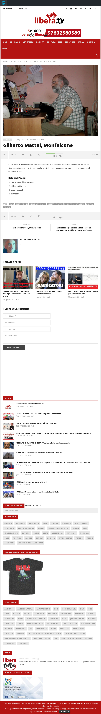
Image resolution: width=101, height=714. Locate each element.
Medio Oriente (88, 624)
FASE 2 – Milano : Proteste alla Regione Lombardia (38, 413)
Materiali (71, 533)
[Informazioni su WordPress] (3, 3)
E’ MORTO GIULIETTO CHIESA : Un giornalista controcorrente (43, 443)
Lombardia (57, 533)
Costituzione (22, 204)
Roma (53, 629)
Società (40, 42)
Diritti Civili (81, 523)
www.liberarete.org (29, 658)
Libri (45, 533)
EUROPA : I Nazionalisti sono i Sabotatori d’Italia (49, 292)
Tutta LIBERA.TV (33, 505)
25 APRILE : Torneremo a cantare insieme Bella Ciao (39, 453)
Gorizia (67, 204)
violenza (23, 643)
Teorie (90, 538)
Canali (81, 42)
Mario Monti (53, 624)
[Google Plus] (85, 8)
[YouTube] (71, 8)
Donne (27, 614)
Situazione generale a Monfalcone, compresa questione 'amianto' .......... (74, 227)
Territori (70, 42)
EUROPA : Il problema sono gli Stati (31, 482)
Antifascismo (43, 609)
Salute (28, 538)
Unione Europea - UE (75, 633)
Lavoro (26, 533)
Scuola (39, 538)
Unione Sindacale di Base (30, 543)
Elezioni (79, 614)
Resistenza (41, 629)
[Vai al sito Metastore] (23, 576)
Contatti (22, 8)
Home (4, 42)
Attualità (28, 42)
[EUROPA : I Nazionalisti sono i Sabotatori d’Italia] (50, 277)
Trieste (7, 207)
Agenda (91, 42)
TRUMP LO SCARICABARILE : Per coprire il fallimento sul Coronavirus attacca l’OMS (53, 462)
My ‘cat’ (15, 193)
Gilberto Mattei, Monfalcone (26, 226)
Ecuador (52, 614)
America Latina (25, 609)
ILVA (64, 619)
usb (55, 638)
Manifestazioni (35, 624)
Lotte (20, 624)
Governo (53, 619)
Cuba (6, 614)
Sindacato (78, 629)
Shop (4, 49)
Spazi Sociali (65, 538)
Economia (9, 528)
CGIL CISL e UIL (69, 609)
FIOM (20, 619)
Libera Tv (9, 624)
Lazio (36, 533)
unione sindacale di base (17, 638)
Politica (25, 61)
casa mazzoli (17, 190)
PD (31, 629)
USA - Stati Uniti (42, 638)
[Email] (90, 8)
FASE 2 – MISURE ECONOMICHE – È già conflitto (36, 423)
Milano (8, 629)
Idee (60, 42)
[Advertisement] (23, 374)
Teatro (79, 538)
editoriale (66, 614)
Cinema (54, 523)
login (9, 8)
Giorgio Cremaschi (36, 619)
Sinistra (90, 204)
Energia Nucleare (38, 204)
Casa (12, 204)
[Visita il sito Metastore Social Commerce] (50, 33)
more (93, 154)
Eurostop (9, 619)
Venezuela (9, 643)
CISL (90, 609)
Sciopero (64, 629)
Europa (91, 614)
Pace (6, 538)
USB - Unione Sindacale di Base (76, 638)
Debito (16, 614)
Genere (75, 528)
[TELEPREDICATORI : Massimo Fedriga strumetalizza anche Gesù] (18, 277)
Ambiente (20, 523)
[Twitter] (76, 8)
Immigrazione (11, 533)
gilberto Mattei (18, 186)
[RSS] (95, 8)
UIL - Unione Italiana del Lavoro (44, 633)
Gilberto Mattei (34, 140)
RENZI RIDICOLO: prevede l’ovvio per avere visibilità (83, 292)
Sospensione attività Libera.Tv (30, 404)
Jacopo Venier (77, 619)
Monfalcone (78, 204)
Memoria (84, 533)
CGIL (56, 609)
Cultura (51, 42)
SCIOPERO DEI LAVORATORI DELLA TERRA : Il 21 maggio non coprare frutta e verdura (54, 433)
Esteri (41, 528)
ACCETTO (65, 711)
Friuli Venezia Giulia (58, 528)
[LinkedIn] (80, 8)
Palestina (21, 629)
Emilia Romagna (26, 528)
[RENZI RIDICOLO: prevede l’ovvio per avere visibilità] (83, 277)
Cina (82, 609)
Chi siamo (15, 42)
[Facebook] (66, 8)
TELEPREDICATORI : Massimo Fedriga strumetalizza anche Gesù (16, 294)
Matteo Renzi (70, 624)
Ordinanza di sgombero (22, 182)
